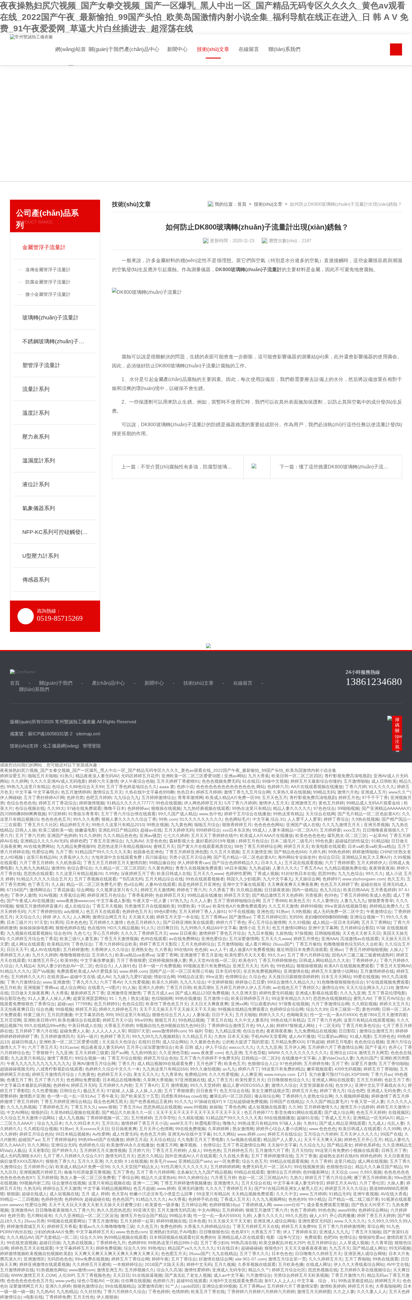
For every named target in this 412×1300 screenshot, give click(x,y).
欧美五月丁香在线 (208, 1291)
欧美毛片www (163, 1161)
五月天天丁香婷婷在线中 (214, 835)
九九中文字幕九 (277, 879)
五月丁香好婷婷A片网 (44, 797)
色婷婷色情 (51, 1199)
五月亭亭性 (165, 1117)
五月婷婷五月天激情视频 (103, 1150)
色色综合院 (132, 1003)
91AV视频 (48, 895)
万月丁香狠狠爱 (131, 960)
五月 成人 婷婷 (95, 1193)
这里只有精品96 (42, 857)
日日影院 (348, 1031)
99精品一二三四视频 (19, 1199)
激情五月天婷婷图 (314, 1291)
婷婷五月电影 (339, 1041)
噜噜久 (229, 1123)
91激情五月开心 (43, 960)
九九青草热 (171, 1074)
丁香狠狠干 (42, 1052)
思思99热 (326, 873)
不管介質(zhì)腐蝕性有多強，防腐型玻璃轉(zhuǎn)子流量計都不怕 (211, 466)
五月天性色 (83, 1297)
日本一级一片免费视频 (159, 965)
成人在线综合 (77, 906)
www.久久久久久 (349, 1221)
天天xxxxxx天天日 (92, 1128)
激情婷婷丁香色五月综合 (222, 933)
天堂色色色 (156, 841)
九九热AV (134, 841)
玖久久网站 (38, 1145)
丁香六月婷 (355, 786)
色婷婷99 (136, 1242)
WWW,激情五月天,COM (33, 1275)
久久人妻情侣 (325, 900)
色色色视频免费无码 (221, 781)
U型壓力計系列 (40, 556)
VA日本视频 (235, 868)
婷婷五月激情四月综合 (53, 1074)
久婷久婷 (317, 851)
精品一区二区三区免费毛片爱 (93, 884)
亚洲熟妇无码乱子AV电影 (173, 1231)
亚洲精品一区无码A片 (373, 1117)
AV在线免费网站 (39, 846)
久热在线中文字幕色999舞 (149, 792)
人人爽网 (81, 917)
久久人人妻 (200, 900)
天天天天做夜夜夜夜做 (305, 1248)
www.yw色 (65, 1280)
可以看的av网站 (332, 1036)
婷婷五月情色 (306, 938)
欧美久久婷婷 (164, 982)
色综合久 (103, 965)
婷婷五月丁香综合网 (130, 1259)
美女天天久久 (146, 1074)
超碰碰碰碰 (251, 1248)
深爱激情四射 (150, 1286)
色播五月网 (166, 1145)
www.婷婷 (166, 1188)
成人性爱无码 (125, 1134)
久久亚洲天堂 (244, 993)
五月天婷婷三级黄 (92, 1052)
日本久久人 (271, 862)
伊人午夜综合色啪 (137, 781)
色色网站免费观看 (83, 1079)
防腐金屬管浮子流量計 (48, 281)
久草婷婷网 (219, 1128)
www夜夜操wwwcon (75, 900)
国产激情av (239, 917)
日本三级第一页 (345, 1009)
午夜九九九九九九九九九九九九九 (38, 1063)
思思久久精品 (150, 1155)
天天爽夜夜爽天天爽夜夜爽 (292, 884)
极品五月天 (93, 1090)
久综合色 (257, 976)
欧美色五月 (299, 900)
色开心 (394, 1047)
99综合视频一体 (90, 1058)
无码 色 (267, 965)
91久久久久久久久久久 (200, 819)
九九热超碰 (259, 868)
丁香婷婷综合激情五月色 (231, 1025)
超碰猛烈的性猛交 (352, 841)
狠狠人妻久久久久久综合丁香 (128, 819)
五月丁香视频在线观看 (95, 879)
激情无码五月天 (120, 1155)
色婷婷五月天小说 (114, 1074)
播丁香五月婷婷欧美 (373, 1177)
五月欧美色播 (290, 1264)
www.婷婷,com (133, 971)
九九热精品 (67, 1291)
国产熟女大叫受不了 (370, 1204)
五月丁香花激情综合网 (244, 1145)
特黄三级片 (34, 1014)
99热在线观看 (385, 1259)
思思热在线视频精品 (332, 998)
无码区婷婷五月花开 (140, 775)
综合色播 (44, 1009)
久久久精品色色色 (120, 835)
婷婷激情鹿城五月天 (26, 1226)
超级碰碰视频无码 (17, 1069)
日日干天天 (222, 1014)
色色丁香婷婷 (302, 1210)
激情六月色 (347, 792)
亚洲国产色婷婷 (62, 835)
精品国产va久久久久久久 (191, 1248)
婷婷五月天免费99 (298, 1226)
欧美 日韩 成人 (189, 1047)
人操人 (396, 949)
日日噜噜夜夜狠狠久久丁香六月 (64, 1210)
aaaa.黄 (166, 786)
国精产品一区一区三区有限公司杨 (181, 971)
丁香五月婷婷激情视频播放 (185, 1183)
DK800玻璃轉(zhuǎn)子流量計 (248, 269)
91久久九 (183, 1101)
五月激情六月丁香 (272, 1150)
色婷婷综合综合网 (286, 1009)
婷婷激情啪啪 (365, 851)
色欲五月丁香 (397, 1079)
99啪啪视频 (348, 808)
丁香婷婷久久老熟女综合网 (307, 1096)
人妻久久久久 (285, 868)
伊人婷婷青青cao (193, 862)
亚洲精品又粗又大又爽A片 (366, 857)
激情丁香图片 (59, 1058)
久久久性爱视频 (223, 1074)
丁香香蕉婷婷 (140, 895)
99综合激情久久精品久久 (290, 982)
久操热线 (283, 933)
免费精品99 (195, 1074)
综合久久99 (317, 1009)
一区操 (112, 1280)
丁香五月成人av (158, 993)
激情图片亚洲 (32, 1096)
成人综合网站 (72, 987)
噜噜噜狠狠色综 (74, 955)
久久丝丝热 (90, 1291)
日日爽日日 (167, 927)
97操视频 (303, 933)
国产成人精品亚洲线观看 (342, 1123)
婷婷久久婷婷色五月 (118, 1009)
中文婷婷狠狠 (220, 982)
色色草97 (240, 1231)
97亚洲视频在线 (190, 1079)
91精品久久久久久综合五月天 (44, 879)
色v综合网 (133, 884)
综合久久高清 (169, 1269)
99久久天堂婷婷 (205, 1085)
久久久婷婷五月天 (325, 1259)
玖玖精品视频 (249, 889)
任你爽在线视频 (136, 1280)
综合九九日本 (49, 1123)
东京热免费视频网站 (262, 971)
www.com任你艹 (289, 1204)
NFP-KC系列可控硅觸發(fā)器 (55, 532)
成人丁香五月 (220, 1079)
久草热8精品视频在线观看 (74, 1112)
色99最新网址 (316, 1172)
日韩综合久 (70, 1090)
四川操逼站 (155, 857)
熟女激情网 (243, 1128)
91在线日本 (228, 1248)
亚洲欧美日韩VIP (39, 1020)
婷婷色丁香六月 (191, 889)
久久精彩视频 (364, 1003)
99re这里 (214, 976)
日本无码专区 (228, 971)
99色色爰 (324, 841)
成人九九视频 (71, 1117)
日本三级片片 (19, 922)
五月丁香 (339, 1063)
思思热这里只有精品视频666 (124, 846)
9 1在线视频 (136, 1161)
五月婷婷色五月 (238, 1150)
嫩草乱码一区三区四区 (231, 1096)
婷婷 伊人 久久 (57, 917)
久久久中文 (286, 1193)
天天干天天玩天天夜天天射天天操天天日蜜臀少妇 (96, 1204)
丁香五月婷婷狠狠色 (277, 960)
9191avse (69, 1047)
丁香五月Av (311, 868)
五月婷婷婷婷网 (225, 1166)
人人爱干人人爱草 (304, 819)
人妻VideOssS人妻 (335, 1058)
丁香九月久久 (84, 982)
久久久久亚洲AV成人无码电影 (58, 781)
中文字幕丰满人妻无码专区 (298, 1183)
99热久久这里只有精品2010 (118, 824)
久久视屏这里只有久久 (117, 889)
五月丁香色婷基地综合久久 (131, 786)
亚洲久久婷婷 (150, 987)
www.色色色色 (322, 1128)
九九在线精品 (224, 1253)
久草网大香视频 (158, 1079)
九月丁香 (63, 851)
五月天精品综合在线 (164, 879)
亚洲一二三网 (145, 1183)
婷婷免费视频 (108, 1248)
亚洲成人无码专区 (229, 1269)
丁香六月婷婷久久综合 (124, 1291)
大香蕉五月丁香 (265, 1231)
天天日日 (121, 1275)
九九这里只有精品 (28, 1058)
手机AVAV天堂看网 (268, 1036)
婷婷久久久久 (271, 1014)
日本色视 (197, 1221)
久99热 (111, 873)
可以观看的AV (263, 1003)
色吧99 (330, 1237)
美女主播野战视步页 (271, 1090)
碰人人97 (318, 1215)
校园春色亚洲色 (148, 851)
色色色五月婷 (152, 1134)
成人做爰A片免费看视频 (251, 949)
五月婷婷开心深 (38, 1166)
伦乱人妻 (395, 1123)
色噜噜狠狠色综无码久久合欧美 (352, 944)
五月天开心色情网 (156, 1128)
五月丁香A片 (147, 1085)
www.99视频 (195, 1107)
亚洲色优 (265, 911)
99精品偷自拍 (162, 862)
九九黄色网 (181, 824)
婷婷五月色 (349, 797)
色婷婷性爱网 (238, 873)
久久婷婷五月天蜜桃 (91, 1264)
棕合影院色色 (12, 998)
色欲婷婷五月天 (170, 895)
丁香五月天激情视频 (119, 938)
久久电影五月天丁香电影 (200, 1139)
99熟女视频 (157, 824)
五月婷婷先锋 (316, 1063)
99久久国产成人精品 (177, 813)
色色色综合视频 (369, 1041)
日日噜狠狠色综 (214, 1231)
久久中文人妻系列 (251, 1020)
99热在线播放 (188, 998)
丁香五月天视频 (107, 906)
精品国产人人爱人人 (282, 1139)
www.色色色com (131, 1231)
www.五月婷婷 (312, 1193)
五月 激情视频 (174, 1085)
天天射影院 (38, 1150)
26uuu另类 (34, 1221)
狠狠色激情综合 (88, 1286)
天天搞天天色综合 (119, 1041)
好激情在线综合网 (216, 1259)
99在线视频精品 (120, 1286)
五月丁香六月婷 (30, 835)
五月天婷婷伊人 (371, 862)
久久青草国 (381, 1242)
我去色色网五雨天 (110, 1101)
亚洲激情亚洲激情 (124, 993)
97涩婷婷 (57, 813)
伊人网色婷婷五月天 (203, 803)
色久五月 (395, 879)
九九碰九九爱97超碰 (132, 976)
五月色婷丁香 (209, 1063)
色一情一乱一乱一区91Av (71, 1096)
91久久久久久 (382, 786)
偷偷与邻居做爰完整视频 (87, 1172)
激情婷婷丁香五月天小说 (144, 1123)
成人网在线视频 (372, 1161)
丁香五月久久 (83, 1107)
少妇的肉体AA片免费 (53, 1231)
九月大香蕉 (258, 775)
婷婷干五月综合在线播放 (247, 813)
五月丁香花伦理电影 (387, 993)
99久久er (276, 955)
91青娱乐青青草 (83, 813)
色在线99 (96, 927)
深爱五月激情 (363, 1063)
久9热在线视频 (365, 819)
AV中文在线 (398, 1264)
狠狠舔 (13, 1193)
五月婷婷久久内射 (115, 1085)
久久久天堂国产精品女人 (135, 1166)
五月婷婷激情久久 (321, 1107)
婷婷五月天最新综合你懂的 (315, 781)
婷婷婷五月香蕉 (62, 1226)
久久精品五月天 (197, 1036)
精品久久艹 (258, 1269)
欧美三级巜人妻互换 (79, 938)
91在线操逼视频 (147, 1275)
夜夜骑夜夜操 (381, 868)
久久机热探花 (68, 862)
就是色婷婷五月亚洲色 (199, 884)
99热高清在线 (244, 1242)
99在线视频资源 (309, 1166)
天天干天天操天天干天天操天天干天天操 (177, 1009)
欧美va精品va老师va (134, 955)
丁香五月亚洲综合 (106, 841)
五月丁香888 (274, 900)
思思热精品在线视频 (162, 1107)
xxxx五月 (351, 830)
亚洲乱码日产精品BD (118, 830)
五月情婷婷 (141, 1117)
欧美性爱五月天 (250, 1079)
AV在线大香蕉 (394, 1193)
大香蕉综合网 (72, 895)
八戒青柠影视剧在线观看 (59, 1069)
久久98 (295, 1107)
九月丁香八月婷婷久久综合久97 (73, 1155)
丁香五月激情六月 (348, 1275)
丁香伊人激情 (23, 895)
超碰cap (65, 1003)
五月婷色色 (384, 1036)
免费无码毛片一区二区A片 (266, 1166)
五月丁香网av (214, 917)
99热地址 (156, 1248)
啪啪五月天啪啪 (42, 775)
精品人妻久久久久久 (292, 808)
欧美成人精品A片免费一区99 (232, 797)
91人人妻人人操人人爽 (49, 998)
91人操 (129, 987)
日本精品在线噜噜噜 (122, 1079)
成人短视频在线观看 (267, 1107)
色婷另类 (75, 797)
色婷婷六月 (277, 786)
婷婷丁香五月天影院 (159, 944)
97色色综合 (324, 808)
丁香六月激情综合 (23, 982)
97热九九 (179, 900)
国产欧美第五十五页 (140, 1096)
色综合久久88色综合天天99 (78, 786)
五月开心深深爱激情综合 (149, 1047)
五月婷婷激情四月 (57, 1036)
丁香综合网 (128, 1177)
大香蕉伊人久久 (74, 857)
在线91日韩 (149, 1041)
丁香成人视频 (266, 873)
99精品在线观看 (249, 1172)
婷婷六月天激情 (103, 781)
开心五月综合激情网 (267, 922)
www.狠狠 (107, 1107)
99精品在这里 (190, 976)
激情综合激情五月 (376, 1031)
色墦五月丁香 (19, 1079)
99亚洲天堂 (144, 1210)
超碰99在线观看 (191, 1280)
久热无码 (32, 1188)
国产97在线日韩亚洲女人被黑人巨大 (288, 1188)
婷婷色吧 (78, 841)
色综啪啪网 (162, 998)
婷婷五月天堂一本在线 (177, 917)
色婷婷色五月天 (137, 911)
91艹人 (172, 1286)
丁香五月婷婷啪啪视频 (366, 949)
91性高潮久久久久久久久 (184, 1166)
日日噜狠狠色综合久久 (288, 1079)
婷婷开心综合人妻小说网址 (281, 1128)
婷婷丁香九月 (332, 1090)
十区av (203, 906)
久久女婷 (113, 1161)
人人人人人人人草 (108, 1031)
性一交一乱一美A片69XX (333, 1014)
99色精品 (285, 965)
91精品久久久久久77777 (130, 803)
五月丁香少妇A (214, 1242)
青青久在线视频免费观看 (199, 868)
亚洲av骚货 (150, 835)
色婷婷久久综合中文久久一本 (112, 1069)
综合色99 (62, 933)
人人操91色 (125, 965)
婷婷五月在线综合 (284, 1134)
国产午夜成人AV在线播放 (30, 900)
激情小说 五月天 (254, 927)
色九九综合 (330, 889)
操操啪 (215, 1107)
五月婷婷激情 (75, 949)
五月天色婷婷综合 (198, 944)
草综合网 (375, 1226)
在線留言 (249, 49)
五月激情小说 (216, 998)
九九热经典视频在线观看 (206, 808)
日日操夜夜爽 (124, 1128)
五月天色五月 (274, 797)
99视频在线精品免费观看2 (242, 1009)
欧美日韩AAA (355, 889)
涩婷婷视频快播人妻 (167, 960)
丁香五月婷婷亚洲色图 (186, 851)
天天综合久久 (27, 917)
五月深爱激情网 (243, 938)
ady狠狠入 (74, 911)
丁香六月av (381, 1074)
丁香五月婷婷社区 (270, 917)
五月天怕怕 (301, 1150)
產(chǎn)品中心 (141, 49)
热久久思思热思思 (114, 1210)
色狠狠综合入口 (262, 1063)
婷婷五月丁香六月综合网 (328, 1177)
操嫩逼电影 (85, 830)
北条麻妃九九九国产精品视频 (204, 1172)
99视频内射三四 (34, 1183)
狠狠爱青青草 (380, 900)
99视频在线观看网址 (66, 1221)
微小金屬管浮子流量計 (48, 294)
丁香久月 (126, 1063)
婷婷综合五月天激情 (62, 1188)
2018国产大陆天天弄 (164, 1264)
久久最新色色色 (205, 1041)
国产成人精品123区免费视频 (202, 993)
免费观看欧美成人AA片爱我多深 (87, 971)
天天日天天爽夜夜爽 (209, 1003)
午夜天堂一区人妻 (150, 900)
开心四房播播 (342, 1215)
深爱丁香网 (167, 955)
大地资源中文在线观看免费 (117, 857)
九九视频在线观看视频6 (29, 933)
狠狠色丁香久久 (60, 1161)
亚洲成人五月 (373, 792)
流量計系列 (35, 389)
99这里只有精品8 (212, 1193)
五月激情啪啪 (356, 781)
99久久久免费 (86, 819)
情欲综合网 (164, 976)
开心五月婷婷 (105, 933)
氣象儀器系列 (38, 508)
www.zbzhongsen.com (363, 879)
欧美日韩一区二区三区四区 (296, 775)
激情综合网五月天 (109, 917)
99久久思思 (296, 1215)
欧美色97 (247, 960)
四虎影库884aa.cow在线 (184, 1096)
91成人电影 (360, 1036)
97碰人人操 (290, 1123)
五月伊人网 (294, 1047)
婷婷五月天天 (296, 846)
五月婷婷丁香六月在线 (36, 1031)
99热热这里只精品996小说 (173, 1242)
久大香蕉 (163, 949)
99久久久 (374, 873)
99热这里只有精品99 (257, 1123)
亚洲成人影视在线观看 (316, 993)
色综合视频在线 (30, 808)
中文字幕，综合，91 (316, 1280)
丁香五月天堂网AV (393, 965)
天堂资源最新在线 (316, 1085)
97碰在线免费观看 (84, 808)
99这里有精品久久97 (291, 998)
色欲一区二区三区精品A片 (262, 1177)
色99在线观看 (153, 938)
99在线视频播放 (279, 1117)
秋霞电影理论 (207, 1123)
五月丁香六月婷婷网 (155, 1172)
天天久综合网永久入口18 (369, 987)
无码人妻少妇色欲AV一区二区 (65, 965)
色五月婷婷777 (258, 1112)
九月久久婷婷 (44, 955)
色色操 (201, 949)
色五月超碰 (143, 1188)
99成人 (259, 830)
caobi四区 (190, 1286)
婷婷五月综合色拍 (160, 1058)
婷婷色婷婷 (370, 1155)
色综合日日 (328, 857)
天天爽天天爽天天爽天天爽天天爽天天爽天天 (116, 1253)
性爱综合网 (42, 851)
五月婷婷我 (47, 1177)
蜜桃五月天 (164, 846)
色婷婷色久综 (91, 1145)
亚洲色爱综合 (214, 938)
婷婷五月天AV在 (341, 1183)
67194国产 (17, 889)
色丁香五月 (38, 884)
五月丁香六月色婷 (324, 1020)
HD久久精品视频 (123, 927)
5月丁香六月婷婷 (240, 803)
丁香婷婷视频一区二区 (107, 1117)
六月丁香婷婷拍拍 (45, 911)
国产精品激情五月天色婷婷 (277, 895)
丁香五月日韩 (178, 987)
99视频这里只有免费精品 (206, 965)
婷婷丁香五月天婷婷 (376, 1215)
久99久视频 (371, 1172)
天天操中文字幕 (282, 1145)
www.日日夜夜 (183, 933)
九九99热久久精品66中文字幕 (208, 927)
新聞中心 (177, 49)
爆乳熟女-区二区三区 (347, 835)
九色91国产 (367, 1058)
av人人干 (218, 949)
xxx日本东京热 (236, 830)
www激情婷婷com (169, 1031)
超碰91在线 (308, 1117)
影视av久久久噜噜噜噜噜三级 (106, 1226)
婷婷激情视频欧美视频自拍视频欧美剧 (36, 1253)
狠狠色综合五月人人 (171, 1014)
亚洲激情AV (22, 1210)
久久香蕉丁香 (221, 889)
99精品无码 (324, 792)
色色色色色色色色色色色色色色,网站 (230, 786)
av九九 (229, 1069)
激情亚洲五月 (109, 1269)
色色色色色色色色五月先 (30, 1280)
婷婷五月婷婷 (208, 792)
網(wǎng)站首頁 (70, 58)
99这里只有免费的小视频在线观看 (347, 1150)
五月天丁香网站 (376, 922)
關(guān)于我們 (106, 49)
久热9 (219, 1036)
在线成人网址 (318, 1264)
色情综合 (211, 1145)
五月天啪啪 (245, 1014)
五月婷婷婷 (232, 1210)
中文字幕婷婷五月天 (95, 1231)
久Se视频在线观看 (243, 1139)
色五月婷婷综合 (322, 1242)
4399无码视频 (347, 1069)
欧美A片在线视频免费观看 (348, 965)
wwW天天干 (181, 1123)
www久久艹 (399, 792)
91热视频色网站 (51, 1269)
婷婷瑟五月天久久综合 (346, 1188)
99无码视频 (399, 1248)
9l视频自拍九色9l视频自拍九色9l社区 (170, 1025)
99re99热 (143, 1020)
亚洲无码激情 (190, 1188)
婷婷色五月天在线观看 (32, 1248)
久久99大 (56, 808)
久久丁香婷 (321, 1161)
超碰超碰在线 (97, 1199)
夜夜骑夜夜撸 (279, 1031)
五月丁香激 (306, 1155)
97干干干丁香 (375, 797)
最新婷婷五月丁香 (87, 993)
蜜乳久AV (362, 998)
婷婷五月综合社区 (289, 1269)
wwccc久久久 (241, 1047)
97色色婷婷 (290, 1063)
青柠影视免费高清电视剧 (348, 775)
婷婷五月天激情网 (157, 889)
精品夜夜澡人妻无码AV (97, 775)
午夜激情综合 (378, 911)
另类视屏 (313, 895)
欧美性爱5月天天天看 (245, 955)
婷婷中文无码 (199, 1264)
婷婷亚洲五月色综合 (106, 895)
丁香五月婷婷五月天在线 (256, 1226)
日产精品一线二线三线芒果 (353, 1199)
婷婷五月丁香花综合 (58, 803)
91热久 (66, 775)
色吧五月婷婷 (98, 797)
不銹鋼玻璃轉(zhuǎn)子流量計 (55, 341)
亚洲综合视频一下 (367, 917)
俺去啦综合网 (267, 1096)
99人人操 (265, 1025)
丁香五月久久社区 (40, 824)
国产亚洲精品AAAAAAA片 (386, 808)
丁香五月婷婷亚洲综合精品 (65, 1101)
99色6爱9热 (165, 911)
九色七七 (82, 933)
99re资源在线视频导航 (346, 906)
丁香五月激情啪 (103, 1221)
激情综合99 (333, 987)
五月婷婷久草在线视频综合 (365, 1269)
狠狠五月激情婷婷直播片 (39, 906)
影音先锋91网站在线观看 (298, 1112)
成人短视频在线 (64, 1193)
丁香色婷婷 (158, 1291)
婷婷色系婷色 (367, 1145)
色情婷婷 (180, 1291)
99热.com (168, 819)
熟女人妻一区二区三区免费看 (87, 1177)
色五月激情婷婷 (75, 792)
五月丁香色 (123, 1172)
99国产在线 (391, 1134)
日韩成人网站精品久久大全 (324, 960)
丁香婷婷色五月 (53, 1107)
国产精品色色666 (290, 851)
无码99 (295, 917)
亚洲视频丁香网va (41, 987)
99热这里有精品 (288, 813)
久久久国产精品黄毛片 (327, 1101)
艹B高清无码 (131, 879)
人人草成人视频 (354, 1242)
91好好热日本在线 (298, 873)
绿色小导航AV (90, 1280)
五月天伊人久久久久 (359, 1134)
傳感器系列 (35, 580)
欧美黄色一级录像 (162, 1204)
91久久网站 (224, 1134)
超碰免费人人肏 (74, 1031)
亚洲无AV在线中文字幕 (189, 1134)
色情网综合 (235, 976)
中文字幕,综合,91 (268, 819)
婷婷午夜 (160, 1259)
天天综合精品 (162, 1139)
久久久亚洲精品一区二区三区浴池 (86, 1215)
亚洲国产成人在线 (303, 824)
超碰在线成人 (34, 1193)
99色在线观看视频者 (204, 879)
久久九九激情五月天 (341, 824)
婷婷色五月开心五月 (363, 1139)
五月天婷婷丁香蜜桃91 (178, 781)
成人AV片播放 (302, 1036)
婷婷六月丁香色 (231, 922)
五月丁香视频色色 (93, 1275)
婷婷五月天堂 (236, 895)
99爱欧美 (186, 906)
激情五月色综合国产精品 (143, 1215)
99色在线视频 (169, 803)
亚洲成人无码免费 (384, 1090)
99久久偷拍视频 (205, 1069)
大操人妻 (395, 1183)
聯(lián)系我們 (284, 49)
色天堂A (119, 1193)
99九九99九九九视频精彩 (156, 1036)
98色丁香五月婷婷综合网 (257, 846)
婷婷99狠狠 (311, 906)
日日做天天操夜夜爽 (30, 993)
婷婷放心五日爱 (250, 982)
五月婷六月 (139, 1150)
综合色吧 (355, 1090)
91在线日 (251, 781)
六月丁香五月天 (42, 1047)
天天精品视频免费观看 (252, 1193)
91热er (282, 911)
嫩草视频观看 (319, 1069)
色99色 (331, 895)
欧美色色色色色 (310, 835)
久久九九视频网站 (269, 1199)
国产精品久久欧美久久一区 (128, 1112)
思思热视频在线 (323, 1269)
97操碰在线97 (207, 1101)
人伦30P (66, 1275)
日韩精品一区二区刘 (260, 1058)
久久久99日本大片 (82, 1123)
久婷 (246, 1215)
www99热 (347, 1210)
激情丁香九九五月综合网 (247, 792)
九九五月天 (339, 1248)
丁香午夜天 (107, 1096)
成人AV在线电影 (45, 949)
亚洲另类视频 (376, 824)
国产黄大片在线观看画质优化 (204, 846)
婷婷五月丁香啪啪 (380, 1069)
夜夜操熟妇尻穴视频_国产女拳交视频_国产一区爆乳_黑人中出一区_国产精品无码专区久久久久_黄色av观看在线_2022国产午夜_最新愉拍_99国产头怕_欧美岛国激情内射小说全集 (168, 770)
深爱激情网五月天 (26, 1286)
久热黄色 (86, 1074)
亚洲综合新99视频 (219, 1286)
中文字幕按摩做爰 (97, 960)
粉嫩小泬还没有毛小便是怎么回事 (161, 1193)
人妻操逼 (200, 1014)
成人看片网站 (257, 944)
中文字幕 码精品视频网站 (107, 1188)
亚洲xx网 (239, 1003)
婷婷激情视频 (91, 803)
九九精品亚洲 (227, 1031)
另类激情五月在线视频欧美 (149, 906)
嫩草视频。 (190, 1145)
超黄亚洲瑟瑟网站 (90, 998)
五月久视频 (224, 1264)
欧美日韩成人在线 (174, 873)
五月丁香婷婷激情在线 (272, 1155)
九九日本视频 (260, 933)
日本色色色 (76, 922)
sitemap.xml (88, 733)
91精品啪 (380, 841)
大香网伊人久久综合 (110, 949)
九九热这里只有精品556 (165, 1069)
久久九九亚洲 (352, 993)
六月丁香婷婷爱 (339, 862)
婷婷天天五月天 (394, 1003)
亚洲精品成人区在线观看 (240, 1237)
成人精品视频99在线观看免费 (165, 1063)
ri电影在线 (33, 1297)
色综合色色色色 (21, 803)
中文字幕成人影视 (113, 900)
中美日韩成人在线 (85, 1025)
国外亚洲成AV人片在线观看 (191, 1155)
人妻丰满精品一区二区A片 (292, 830)
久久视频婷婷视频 (352, 1096)
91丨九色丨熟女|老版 (129, 998)
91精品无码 (339, 1193)
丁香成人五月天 (335, 1117)
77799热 (83, 1003)
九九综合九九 (126, 797)
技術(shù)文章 (213, 49)
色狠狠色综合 (339, 1166)
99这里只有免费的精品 (282, 1069)
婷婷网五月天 (387, 1280)
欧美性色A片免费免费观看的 (239, 906)
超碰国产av (29, 1139)
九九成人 (376, 1123)
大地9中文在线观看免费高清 (235, 1280)
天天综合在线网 (320, 813)
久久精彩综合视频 (40, 1128)
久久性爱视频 (137, 982)
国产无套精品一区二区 (56, 1237)
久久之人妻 (343, 1291)
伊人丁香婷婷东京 (300, 1231)
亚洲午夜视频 (365, 1193)
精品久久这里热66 (158, 1177)
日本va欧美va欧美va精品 (371, 846)
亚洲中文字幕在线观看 (244, 884)
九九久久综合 (192, 982)
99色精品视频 (191, 1020)
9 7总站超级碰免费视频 (245, 1101)
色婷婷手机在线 (203, 1199)
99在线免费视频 (190, 1128)
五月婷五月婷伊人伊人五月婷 (242, 987)
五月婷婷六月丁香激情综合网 (335, 1047)
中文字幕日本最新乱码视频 (25, 1085)
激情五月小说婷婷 (357, 1107)
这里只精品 (344, 1161)
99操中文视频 (275, 781)
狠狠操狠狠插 (309, 965)
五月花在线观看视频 (303, 862)
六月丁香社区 (372, 1183)
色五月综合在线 (234, 1090)
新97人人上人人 (280, 1280)
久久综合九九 (312, 1145)
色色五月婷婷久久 (143, 922)
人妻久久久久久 (268, 1215)
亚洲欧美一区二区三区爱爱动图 (191, 775)
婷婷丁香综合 (336, 819)
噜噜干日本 (114, 808)
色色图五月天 (173, 1253)
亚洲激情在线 (296, 971)
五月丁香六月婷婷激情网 (341, 1226)
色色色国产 (122, 1199)
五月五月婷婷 (369, 1079)
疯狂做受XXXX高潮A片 (21, 1161)
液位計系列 (35, 484)
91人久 (147, 927)
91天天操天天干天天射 (229, 1221)
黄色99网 (370, 1009)
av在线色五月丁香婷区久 (296, 987)
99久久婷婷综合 (193, 1177)
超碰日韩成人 (24, 1041)
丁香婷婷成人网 (256, 1204)
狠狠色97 (273, 1248)
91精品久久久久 (15, 971)
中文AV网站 (18, 1112)
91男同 (56, 922)
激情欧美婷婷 (332, 1286)
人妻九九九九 (353, 900)
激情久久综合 (284, 1085)
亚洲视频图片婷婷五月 (40, 1172)
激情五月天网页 (373, 1052)
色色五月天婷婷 (371, 1112)
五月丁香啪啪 (357, 1259)
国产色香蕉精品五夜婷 (151, 1101)
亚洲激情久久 (226, 1183)
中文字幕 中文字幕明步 (37, 792)
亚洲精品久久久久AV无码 (44, 841)
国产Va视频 (43, 971)
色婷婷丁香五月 (115, 1036)
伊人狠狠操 (107, 1297)
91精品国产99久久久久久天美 (103, 851)
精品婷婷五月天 (74, 824)
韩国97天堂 (139, 1031)
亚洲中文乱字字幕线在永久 (380, 1085)
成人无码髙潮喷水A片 (20, 1155)
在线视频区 (398, 1112)
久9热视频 (301, 911)
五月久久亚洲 (90, 1161)
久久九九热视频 (21, 1107)
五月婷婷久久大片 (28, 976)
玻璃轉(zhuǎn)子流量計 (50, 318)
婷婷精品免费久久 (386, 906)
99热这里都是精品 (355, 1280)
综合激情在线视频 (69, 1183)
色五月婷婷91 (107, 1003)
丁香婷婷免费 (58, 1297)
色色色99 (297, 1199)
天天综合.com (344, 1172)
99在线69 (183, 949)
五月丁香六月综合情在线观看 (128, 813)
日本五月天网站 (336, 976)
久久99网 (392, 1128)
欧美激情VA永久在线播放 (130, 1145)
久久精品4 (24, 965)
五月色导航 (255, 1052)
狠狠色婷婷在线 (70, 927)
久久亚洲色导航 (174, 1052)
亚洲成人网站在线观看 (333, 1079)
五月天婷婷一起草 (137, 1221)
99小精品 (317, 1199)
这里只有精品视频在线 (109, 1183)
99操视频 (64, 1009)
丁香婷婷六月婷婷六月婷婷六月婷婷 (261, 1291)
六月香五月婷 (223, 1177)
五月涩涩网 (10, 1020)
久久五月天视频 (224, 851)
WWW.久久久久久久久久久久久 (297, 1052)
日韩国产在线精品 (286, 1101)
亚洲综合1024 (343, 1052)
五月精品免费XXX (287, 1041)
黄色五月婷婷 (331, 803)
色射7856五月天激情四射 (383, 1014)
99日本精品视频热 (72, 1134)
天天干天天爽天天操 (323, 1139)
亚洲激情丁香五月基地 (201, 955)
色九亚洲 (233, 1052)
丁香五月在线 (219, 1020)
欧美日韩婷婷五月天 (250, 998)
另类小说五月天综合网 (190, 857)
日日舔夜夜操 (277, 889)
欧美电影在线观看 (328, 846)
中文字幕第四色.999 (94, 1014)
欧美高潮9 (203, 987)
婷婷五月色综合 (253, 841)
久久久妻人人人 (371, 1291)
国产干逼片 (375, 1047)
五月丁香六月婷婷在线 (308, 955)
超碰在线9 (370, 884)
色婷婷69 (73, 1199)
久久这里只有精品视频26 (79, 873)
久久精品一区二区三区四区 (120, 868)
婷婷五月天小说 (117, 1020)
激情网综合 (40, 889)
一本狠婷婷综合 (127, 1264)
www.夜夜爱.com (207, 1052)
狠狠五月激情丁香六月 (267, 1210)
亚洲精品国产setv (194, 1161)
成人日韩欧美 (384, 781)
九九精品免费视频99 (75, 846)
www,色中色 (210, 813)
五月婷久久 (102, 955)
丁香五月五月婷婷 (169, 1150)
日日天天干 (17, 949)
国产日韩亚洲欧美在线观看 (188, 922)
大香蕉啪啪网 (388, 1286)
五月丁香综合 (183, 1259)
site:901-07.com (250, 1259)
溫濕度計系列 (38, 461)
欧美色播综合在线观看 (79, 1020)
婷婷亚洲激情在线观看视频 (44, 1264)
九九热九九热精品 (32, 868)
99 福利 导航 (201, 1031)
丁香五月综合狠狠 (124, 1058)
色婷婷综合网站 (373, 1210)
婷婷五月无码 (83, 1085)
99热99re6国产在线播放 (101, 1139)
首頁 (241, 204)
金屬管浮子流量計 (44, 247)
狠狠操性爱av (371, 1237)
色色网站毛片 (237, 819)
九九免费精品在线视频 (315, 1031)
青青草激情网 (190, 797)
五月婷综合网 (194, 1204)
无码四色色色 (59, 1259)
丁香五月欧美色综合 (361, 1025)
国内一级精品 (304, 889)
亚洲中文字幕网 (323, 927)
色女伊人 (343, 1085)
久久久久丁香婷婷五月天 (144, 933)
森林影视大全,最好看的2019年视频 (202, 841)
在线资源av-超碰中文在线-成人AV (78, 976)
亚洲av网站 (235, 775)
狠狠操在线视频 (166, 808)
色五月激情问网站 (289, 927)
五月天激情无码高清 (176, 1210)
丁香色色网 (235, 1107)
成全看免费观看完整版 (328, 1204)
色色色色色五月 (56, 819)
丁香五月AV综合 (389, 998)
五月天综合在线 (256, 1183)
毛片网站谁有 (39, 1215)
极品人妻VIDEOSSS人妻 (246, 1085)
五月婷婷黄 (330, 830)
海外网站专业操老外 (297, 857)
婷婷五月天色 (304, 1090)
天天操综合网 (307, 879)
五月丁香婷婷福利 (59, 1139)
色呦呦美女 (297, 1014)
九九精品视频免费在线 (345, 868)
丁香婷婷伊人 (364, 960)
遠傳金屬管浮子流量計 (48, 269)
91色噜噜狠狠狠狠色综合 (340, 982)
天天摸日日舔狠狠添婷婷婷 (293, 976)
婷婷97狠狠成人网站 (296, 1025)
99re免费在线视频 (92, 1259)
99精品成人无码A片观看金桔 (373, 803)
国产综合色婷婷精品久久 (235, 862)
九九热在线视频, (78, 1242)
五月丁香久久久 (254, 1253)
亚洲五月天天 (245, 965)
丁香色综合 (81, 944)
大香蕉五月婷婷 (119, 1025)
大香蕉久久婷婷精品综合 (207, 1226)
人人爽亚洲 (251, 1074)
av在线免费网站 (184, 938)
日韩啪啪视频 (327, 933)
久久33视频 (299, 922)
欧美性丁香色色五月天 (167, 1003)
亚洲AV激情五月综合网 (94, 1063)
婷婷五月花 (86, 1009)
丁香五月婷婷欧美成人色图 (365, 895)
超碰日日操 (49, 1242)
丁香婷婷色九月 (110, 1242)
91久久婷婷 (90, 835)
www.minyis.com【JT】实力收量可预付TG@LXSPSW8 (316, 1074)
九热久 (296, 1177)
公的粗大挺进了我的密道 (245, 1041)
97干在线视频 (241, 911)
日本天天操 (238, 1036)
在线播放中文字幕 (298, 1058)
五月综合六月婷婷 (321, 1134)
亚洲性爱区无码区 (315, 1221)
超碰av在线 (151, 830)
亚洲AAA (329, 938)
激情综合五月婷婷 (283, 1172)
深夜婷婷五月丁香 (137, 873)
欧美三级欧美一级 (55, 830)
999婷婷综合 (208, 830)
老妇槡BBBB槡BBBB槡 (326, 917)
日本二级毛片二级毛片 (292, 841)
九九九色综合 (350, 873)
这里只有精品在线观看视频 (369, 1020)
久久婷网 (19, 781)
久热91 (310, 1123)
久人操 (57, 884)
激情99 (58, 868)
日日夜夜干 (206, 1090)
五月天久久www (208, 873)
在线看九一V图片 (104, 987)
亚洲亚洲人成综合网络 (274, 1221)
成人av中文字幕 (228, 1275)
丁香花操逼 (63, 889)
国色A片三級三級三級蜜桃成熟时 (363, 955)
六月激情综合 (258, 1275)
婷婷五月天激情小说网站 (334, 971)
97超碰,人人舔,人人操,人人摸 (134, 1090)
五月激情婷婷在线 (377, 971)
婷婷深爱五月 (12, 775)
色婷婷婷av (138, 808)
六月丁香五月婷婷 (36, 862)
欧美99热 (69, 960)
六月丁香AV (111, 982)
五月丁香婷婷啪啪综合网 (237, 900)
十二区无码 (329, 1025)
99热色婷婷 (339, 851)
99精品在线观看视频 (289, 1161)
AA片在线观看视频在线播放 (317, 786)
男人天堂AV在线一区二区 (212, 960)
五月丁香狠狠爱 (179, 1090)
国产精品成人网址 (369, 1248)
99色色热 (212, 1150)
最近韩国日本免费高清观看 (302, 949)
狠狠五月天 (165, 1020)
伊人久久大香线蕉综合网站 (359, 1264)
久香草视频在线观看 (257, 1264)
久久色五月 (147, 1226)
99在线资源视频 (22, 1242)
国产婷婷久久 (64, 1150)
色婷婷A (60, 1085)
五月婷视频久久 (139, 1269)
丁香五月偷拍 (308, 944)
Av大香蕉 (177, 1199)
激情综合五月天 (107, 792)
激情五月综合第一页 (287, 1259)
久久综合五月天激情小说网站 (28, 1117)
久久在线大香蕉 (234, 1155)
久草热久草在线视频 (292, 792)
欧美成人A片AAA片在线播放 (266, 835)
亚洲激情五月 (303, 803)
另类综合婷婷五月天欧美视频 (301, 1275)
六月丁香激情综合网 (330, 1003)
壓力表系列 (35, 437)
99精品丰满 (180, 1215)
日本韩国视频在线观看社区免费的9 (182, 1237)
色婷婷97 (331, 879)
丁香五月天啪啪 (366, 1231)
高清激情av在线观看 (359, 938)
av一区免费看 (226, 1161)
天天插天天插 (141, 917)
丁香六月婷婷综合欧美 (116, 944)
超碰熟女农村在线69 (338, 1155)
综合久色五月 (254, 1161)
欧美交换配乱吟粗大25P (282, 1242)
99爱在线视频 (366, 976)
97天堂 (41, 922)
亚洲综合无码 (63, 1145)
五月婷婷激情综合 (158, 797)
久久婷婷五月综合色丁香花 (32, 938)
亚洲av (336, 949)
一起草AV (378, 835)
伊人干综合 (216, 1047)
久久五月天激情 (283, 906)
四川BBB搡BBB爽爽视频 (23, 813)
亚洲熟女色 (141, 949)
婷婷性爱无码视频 (276, 993)
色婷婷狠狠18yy (224, 1204)
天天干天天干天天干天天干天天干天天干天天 (199, 1112)
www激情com (81, 1269)
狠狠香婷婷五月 (237, 824)
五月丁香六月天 (49, 1079)
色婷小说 (185, 786)
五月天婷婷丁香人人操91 (202, 911)
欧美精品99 (58, 944)
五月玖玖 (110, 1123)
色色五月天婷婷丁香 (339, 884)
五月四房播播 (59, 1014)
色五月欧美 (10, 987)
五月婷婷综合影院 (357, 927)
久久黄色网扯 (160, 868)
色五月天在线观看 (103, 911)
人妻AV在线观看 (160, 884)
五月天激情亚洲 (256, 851)
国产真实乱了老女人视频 (188, 1275)
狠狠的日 (39, 1112)
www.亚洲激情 (56, 982)
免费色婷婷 (170, 1226)
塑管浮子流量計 (41, 365)
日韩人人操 (25, 830)
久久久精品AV (20, 1237)
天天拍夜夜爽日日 (17, 1009)
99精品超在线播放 (204, 895)
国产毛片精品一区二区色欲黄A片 (368, 813)
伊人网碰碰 (10, 797)
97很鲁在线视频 (294, 1003)
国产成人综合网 (339, 1112)
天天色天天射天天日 (361, 933)
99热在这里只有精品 (251, 808)
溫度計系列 (35, 413)
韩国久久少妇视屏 (243, 879)
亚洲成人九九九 (334, 1231)
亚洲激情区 (34, 1259)
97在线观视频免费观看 (387, 982)
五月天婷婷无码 (179, 830)
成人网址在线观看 (28, 944)
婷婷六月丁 (248, 1069)
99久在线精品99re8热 (44, 1025)
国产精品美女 (339, 1145)
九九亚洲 (63, 1052)
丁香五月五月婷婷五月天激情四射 (115, 862)
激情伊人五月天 (273, 803)
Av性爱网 (101, 1134)
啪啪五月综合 (207, 824)
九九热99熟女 (144, 1052)
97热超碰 (315, 1041)
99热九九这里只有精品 (28, 786)
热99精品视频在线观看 (125, 1237)
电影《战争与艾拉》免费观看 (293, 1237)
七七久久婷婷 (176, 835)
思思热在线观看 (38, 873)
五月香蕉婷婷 (383, 889)
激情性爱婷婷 (197, 1269)
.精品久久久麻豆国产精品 (378, 1166)
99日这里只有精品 (132, 1014)
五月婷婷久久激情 (106, 922)
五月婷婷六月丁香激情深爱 (292, 1286)
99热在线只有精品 (288, 1020)
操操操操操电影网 (36, 927)
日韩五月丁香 (394, 1150)
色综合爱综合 (79, 868)
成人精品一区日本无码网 (335, 922)
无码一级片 (87, 1036)
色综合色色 (253, 1031)
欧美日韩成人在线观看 (359, 1128)
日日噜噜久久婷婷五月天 (318, 1253)
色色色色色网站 (269, 824)
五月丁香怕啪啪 (393, 1063)
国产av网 (119, 1052)
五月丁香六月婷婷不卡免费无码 (209, 1058)
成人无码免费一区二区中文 (338, 911)
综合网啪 (85, 889)
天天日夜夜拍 (396, 1155)
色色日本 (185, 792)
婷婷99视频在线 (171, 1221)
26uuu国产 (283, 944)
